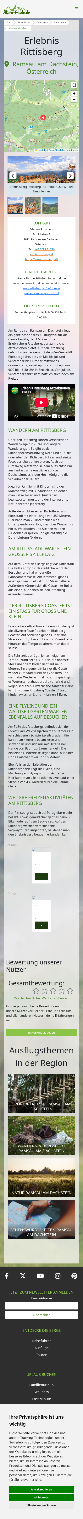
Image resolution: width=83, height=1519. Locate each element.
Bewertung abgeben (41, 1032)
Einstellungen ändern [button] (41, 1505)
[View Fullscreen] (74, 85)
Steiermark (60, 22)
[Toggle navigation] (76, 9)
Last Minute (41, 1398)
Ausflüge (42, 1347)
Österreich (42, 22)
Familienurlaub (41, 1384)
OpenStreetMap (57, 150)
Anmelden (43, 1315)
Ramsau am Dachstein (45, 64)
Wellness (42, 1391)
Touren (41, 1354)
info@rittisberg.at (41, 254)
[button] (43, 117)
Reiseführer (24, 22)
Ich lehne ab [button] (41, 1497)
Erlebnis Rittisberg (18, 28)
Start (9, 22)
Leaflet (41, 150)
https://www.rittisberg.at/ (41, 259)
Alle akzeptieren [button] (41, 1489)
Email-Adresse (41, 1298)
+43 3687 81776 (45, 249)
